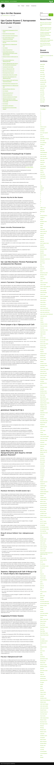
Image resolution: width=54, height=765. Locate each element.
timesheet (42, 690)
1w (40, 124)
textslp (41, 686)
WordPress (13, 763)
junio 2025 (42, 92)
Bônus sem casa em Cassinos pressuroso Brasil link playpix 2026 (46, 24)
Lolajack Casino (43, 434)
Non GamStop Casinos (44, 529)
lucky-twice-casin (43, 444)
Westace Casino (43, 719)
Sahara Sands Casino (44, 635)
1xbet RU (42, 172)
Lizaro (41, 428)
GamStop (42, 389)
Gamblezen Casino (43, 379)
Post (41, 589)
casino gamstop (43, 290)
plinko (41, 581)
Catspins (42, 322)
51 (40, 199)
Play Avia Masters (43, 579)
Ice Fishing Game (43, 408)
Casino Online (43, 302)
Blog (41, 264)
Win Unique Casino (44, 723)
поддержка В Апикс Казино (8, 66)
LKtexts (41, 432)
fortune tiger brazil (43, 373)
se (40, 637)
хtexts (41, 755)
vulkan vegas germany (44, 717)
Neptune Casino (43, 515)
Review (41, 607)
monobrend (42, 473)
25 (40, 193)
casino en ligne (43, 284)
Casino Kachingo (43, 292)
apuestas (42, 223)
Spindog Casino (43, 660)
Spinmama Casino (43, 666)
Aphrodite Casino (43, 221)
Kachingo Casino (43, 418)
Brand (41, 270)
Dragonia (42, 351)
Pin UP (41, 562)
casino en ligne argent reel (45, 286)
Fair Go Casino (43, 359)
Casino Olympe (43, 298)
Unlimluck (42, 696)
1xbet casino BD (43, 156)
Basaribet (42, 253)
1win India (42, 136)
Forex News (42, 367)
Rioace (41, 617)
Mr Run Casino (43, 511)
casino (41, 280)
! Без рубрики (42, 109)
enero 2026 (42, 78)
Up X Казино (5, 47)
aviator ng (42, 241)
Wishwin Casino (43, 731)
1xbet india (42, 160)
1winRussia (42, 144)
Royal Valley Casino (44, 633)
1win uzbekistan (43, 142)
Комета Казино (43, 739)
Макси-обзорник (43, 741)
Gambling (42, 381)
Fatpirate (42, 361)
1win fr (41, 134)
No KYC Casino (43, 521)
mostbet (41, 479)
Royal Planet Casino (44, 627)
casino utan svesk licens (44, 312)
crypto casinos (43, 333)
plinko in (41, 583)
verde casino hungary (44, 704)
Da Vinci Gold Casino (44, 339)
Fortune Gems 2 (43, 371)
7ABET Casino (43, 207)
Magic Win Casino (43, 450)
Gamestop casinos (43, 387)
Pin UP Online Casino (44, 566)
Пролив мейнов (43, 743)
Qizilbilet (41, 597)
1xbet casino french (43, 158)
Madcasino (42, 446)
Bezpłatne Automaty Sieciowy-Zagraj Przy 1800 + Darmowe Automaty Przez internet (46, 29)
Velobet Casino (43, 702)
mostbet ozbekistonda (44, 491)
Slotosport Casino (43, 646)
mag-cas (41, 448)
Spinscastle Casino (43, 670)
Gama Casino (42, 377)
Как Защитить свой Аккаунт (8, 105)
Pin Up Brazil (42, 564)
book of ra (42, 266)
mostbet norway (43, 489)
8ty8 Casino (42, 211)
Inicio (19, 5)
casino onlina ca (43, 300)
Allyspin (41, 219)
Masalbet (42, 454)
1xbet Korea (42, 162)
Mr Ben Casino (43, 501)
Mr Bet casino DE (43, 503)
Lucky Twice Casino (44, 438)
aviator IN (42, 235)
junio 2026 (42, 68)
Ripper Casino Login (44, 619)
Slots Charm (42, 650)
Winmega (42, 727)
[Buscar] (52, 1)
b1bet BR (42, 245)
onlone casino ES (43, 546)
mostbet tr (42, 495)
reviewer (41, 611)
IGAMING (42, 410)
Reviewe (42, 609)
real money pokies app (44, 601)
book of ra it (42, 268)
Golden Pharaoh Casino (44, 402)
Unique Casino (43, 694)
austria (41, 225)
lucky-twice (42, 442)
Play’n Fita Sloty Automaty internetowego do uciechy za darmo (45, 45)
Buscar (41, 12)
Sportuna (42, 672)
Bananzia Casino (43, 249)
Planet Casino (43, 577)
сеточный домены (43, 753)
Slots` (41, 652)
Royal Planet (42, 625)
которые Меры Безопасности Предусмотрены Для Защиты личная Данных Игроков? (10, 53)
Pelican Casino (43, 558)
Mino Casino (42, 462)
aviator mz (42, 239)
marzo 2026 (42, 74)
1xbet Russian (43, 176)
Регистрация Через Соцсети (8, 72)
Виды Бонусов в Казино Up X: (8, 70)
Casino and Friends (44, 282)
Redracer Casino (43, 605)
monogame (42, 475)
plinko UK (42, 585)
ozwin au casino (43, 548)
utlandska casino (43, 698)
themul (41, 688)
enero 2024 (42, 101)
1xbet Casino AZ (43, 154)
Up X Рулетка (5, 103)
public (41, 593)
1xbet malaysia (43, 166)
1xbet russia (42, 174)
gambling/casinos (43, 383)
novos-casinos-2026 (44, 533)
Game (41, 385)
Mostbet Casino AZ (43, 481)
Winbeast (42, 725)
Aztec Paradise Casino (44, 243)
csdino (41, 335)
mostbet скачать (43, 497)
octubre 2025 (42, 84)
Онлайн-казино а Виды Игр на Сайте (10, 74)
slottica (41, 654)
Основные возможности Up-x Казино (10, 96)
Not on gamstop (43, 531)
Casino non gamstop (44, 296)
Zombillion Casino (43, 735)
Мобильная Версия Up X (7, 94)
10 (40, 113)
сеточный (42, 749)
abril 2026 (42, 72)
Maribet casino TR (43, 452)
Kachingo (42, 416)
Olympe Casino (43, 540)
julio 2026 (42, 66)
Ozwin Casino (42, 550)
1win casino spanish (44, 132)
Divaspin (42, 349)
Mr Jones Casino (43, 509)
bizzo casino (42, 262)
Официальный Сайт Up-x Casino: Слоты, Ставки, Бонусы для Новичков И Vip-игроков (10, 100)
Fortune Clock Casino (44, 369)
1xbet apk (42, 148)
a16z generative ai (43, 215)
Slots (41, 648)
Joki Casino (42, 414)
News (41, 519)
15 (40, 120)
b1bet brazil (42, 247)
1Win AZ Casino (43, 126)
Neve (2, 763)
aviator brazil (42, 229)
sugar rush (42, 674)
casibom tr (42, 276)
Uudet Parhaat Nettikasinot (45, 700)
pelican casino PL (43, 560)
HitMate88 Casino (43, 406)
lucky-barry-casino (43, 440)
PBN (41, 556)
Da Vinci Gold (42, 337)
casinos (41, 320)
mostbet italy (42, 487)
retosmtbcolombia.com (6, 15)
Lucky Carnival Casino (44, 436)
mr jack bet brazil (43, 505)
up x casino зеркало (29, 167)
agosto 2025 (42, 88)
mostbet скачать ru (43, 499)
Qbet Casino (42, 595)
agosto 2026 (42, 64)
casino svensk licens (44, 308)
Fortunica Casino (43, 375)
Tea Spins (42, 682)
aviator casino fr (43, 233)
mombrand (42, 464)
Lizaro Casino (42, 430)
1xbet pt (41, 170)
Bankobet (42, 251)
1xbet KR (42, 164)
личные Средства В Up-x (7, 49)
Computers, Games (43, 324)
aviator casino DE (43, 231)
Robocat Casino (43, 621)
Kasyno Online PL (43, 422)
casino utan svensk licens (45, 310)
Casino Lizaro (42, 294)
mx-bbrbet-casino (43, 513)
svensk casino (43, 676)
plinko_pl (42, 587)
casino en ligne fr (43, 288)
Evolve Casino (43, 357)
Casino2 (41, 318)
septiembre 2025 (43, 86)
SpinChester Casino (44, 658)
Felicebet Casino (43, 363)
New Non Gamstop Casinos (45, 517)
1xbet (41, 146)
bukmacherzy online (44, 272)
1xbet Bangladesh (43, 152)
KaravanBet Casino (44, 420)
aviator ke (42, 237)
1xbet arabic (42, 150)
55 (40, 201)
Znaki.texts (42, 733)
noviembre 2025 (43, 82)
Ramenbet (42, 599)
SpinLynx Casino (43, 664)
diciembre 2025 (43, 80)
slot (41, 644)
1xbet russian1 (43, 178)
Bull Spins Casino (43, 274)
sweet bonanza (43, 678)
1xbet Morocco (43, 168)
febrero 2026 (42, 76)
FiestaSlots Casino (43, 365)
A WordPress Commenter (45, 55)
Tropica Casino (43, 692)
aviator (41, 227)
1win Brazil (42, 130)
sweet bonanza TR (43, 680)
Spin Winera (42, 656)
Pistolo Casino (43, 575)
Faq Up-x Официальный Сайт (8, 68)
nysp (41, 535)
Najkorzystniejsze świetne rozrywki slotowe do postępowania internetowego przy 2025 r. (46, 40)
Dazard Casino (43, 345)
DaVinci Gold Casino (44, 343)
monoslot (42, 477)
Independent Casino (44, 412)
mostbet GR (42, 483)
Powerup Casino (43, 591)
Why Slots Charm (43, 721)
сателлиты (42, 747)
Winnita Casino (43, 729)
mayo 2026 (42, 70)
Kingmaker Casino (43, 426)
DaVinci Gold (42, 341)
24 (40, 191)
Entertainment (42, 355)
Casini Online (42, 278)
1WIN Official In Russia (44, 138)
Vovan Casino (42, 715)
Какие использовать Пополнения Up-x (10, 35)
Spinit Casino (42, 662)
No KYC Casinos (43, 523)
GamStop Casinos (43, 393)
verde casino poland (44, 706)
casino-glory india (43, 316)
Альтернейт (42, 737)
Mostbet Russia (43, 493)
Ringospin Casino (43, 615)
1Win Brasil (42, 128)
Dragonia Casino (43, 353)
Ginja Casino (42, 395)
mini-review (42, 458)
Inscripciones (33, 5)
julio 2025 (42, 90)
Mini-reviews (42, 460)
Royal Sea (42, 629)
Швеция (41, 757)
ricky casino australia (44, 613)
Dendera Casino (43, 347)
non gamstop (42, 525)
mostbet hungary (43, 485)
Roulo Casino (42, 623)
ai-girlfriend (42, 217)
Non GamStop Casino (44, 527)
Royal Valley (42, 631)
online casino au (43, 544)
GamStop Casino (43, 391)
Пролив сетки (42, 745)
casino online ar (43, 304)
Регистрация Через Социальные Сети (10, 83)
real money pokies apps (44, 603)
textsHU (41, 684)
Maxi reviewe (42, 456)
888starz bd (42, 209)
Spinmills (42, 668)
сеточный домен (43, 751)
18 (40, 122)
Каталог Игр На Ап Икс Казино (9, 33)
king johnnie (42, 424)
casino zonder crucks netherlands (46, 314)
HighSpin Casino (43, 404)
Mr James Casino (43, 507)
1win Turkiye (42, 140)
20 (40, 182)
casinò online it (43, 306)
